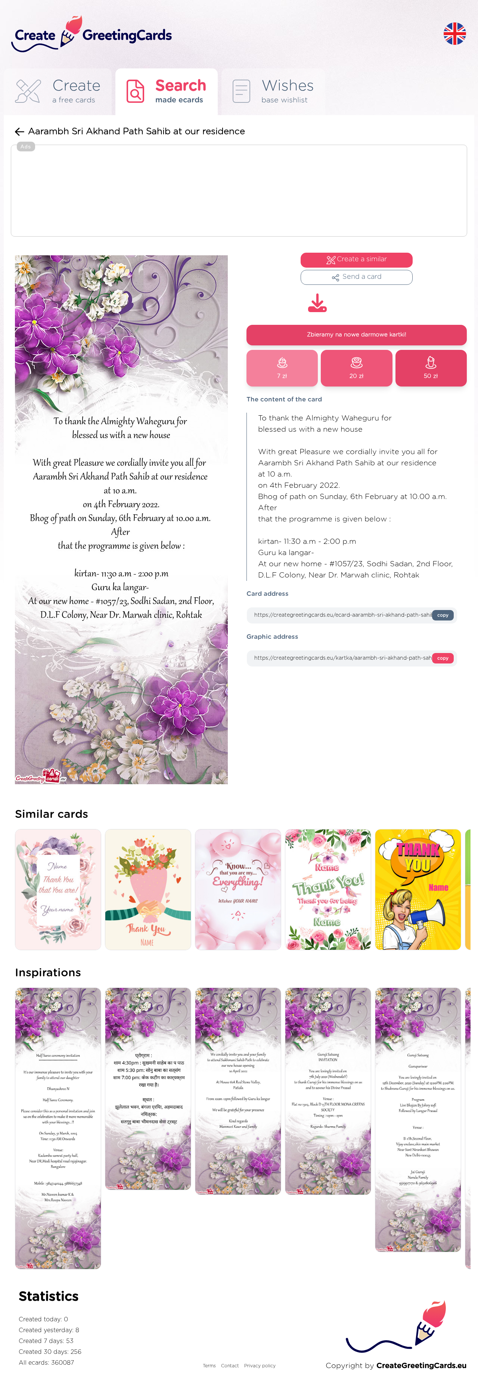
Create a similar (362, 259)
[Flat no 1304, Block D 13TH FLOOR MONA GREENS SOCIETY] (330, 1092)
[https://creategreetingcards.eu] (221, 34)
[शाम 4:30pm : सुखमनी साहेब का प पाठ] (150, 1089)
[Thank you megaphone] (420, 890)
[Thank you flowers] (150, 890)
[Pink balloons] (240, 890)
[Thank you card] (60, 890)
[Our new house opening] (240, 1092)
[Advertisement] (239, 191)
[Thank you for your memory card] (330, 890)
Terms (209, 1366)
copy (442, 615)
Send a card (362, 277)
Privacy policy (260, 1366)
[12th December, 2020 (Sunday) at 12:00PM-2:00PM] (420, 1120)
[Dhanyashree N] (60, 1129)
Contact (230, 1366)
